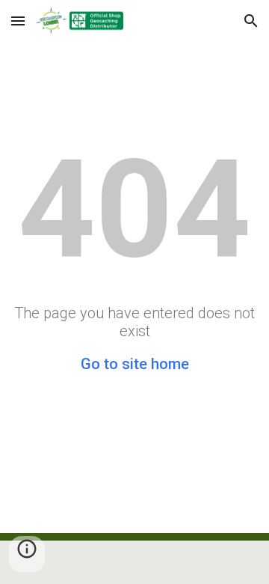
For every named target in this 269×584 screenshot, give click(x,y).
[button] (18, 20)
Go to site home (135, 364)
